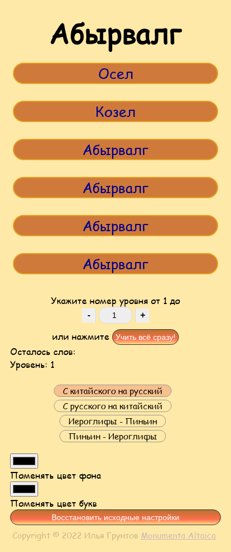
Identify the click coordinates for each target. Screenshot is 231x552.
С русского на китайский (113, 405)
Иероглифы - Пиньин (112, 421)
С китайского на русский (113, 390)
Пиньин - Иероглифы (112, 436)
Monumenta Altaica (178, 535)
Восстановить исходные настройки (115, 517)
